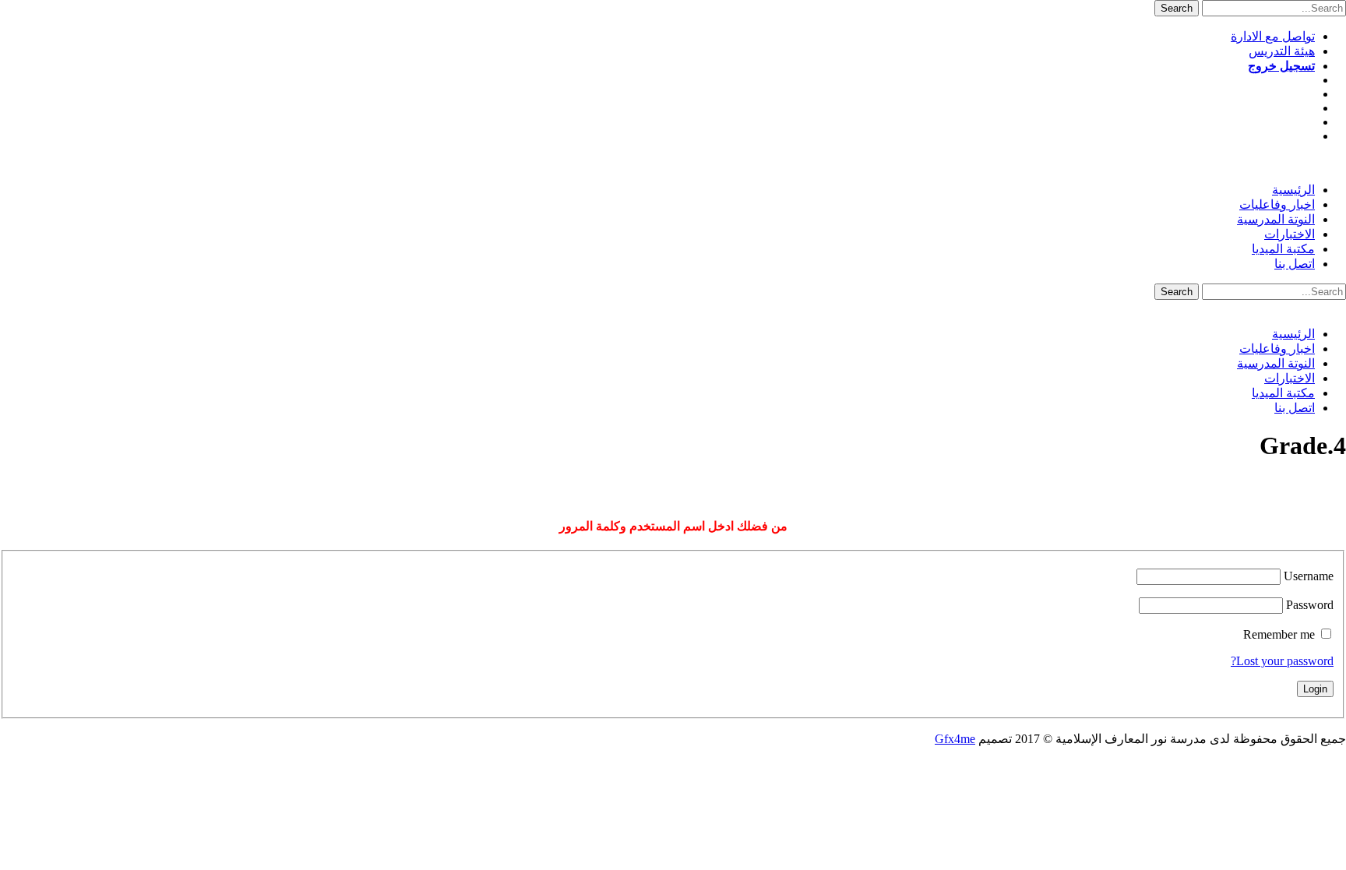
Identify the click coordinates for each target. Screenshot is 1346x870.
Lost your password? (1282, 660)
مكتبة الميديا (1283, 248)
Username (1309, 576)
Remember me (1279, 634)
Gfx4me (955, 738)
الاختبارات (1289, 234)
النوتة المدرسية (1276, 219)
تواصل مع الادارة (1273, 36)
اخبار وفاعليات (1277, 204)
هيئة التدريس (1282, 51)
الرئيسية (1293, 189)
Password (1310, 604)
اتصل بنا (1294, 263)
